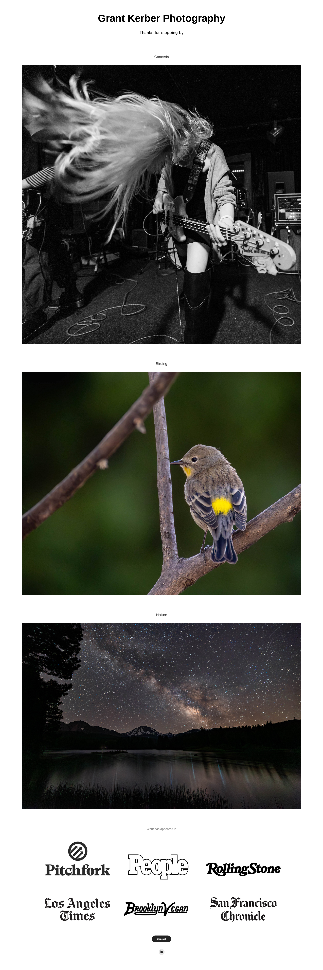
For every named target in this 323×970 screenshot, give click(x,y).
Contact (161, 939)
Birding (161, 364)
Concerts (161, 57)
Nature (161, 615)
